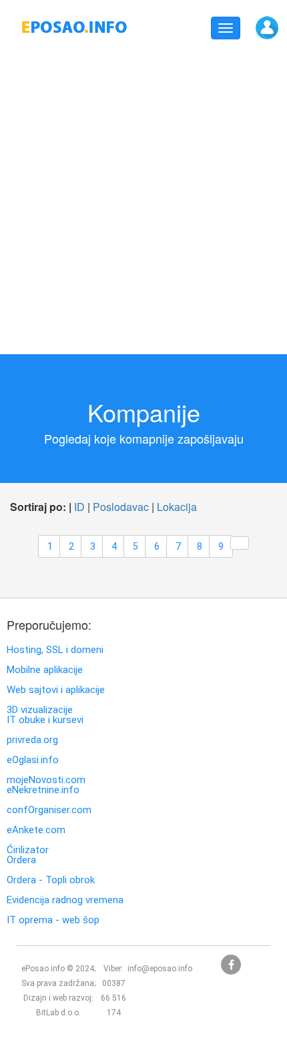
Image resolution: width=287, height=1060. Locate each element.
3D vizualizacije (40, 710)
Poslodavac (121, 506)
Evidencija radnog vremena (65, 900)
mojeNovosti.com (46, 780)
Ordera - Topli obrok (51, 880)
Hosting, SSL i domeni (55, 650)
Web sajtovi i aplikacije (56, 690)
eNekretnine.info (43, 790)
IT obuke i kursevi (45, 720)
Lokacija (177, 506)
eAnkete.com (36, 830)
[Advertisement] (143, 197)
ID (79, 506)
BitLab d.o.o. (58, 1012)
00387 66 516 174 (113, 998)
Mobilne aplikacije (45, 670)
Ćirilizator (28, 850)
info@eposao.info (159, 968)
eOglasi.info (33, 760)
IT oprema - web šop (53, 920)
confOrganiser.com (49, 810)
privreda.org (32, 740)
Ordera (21, 860)
